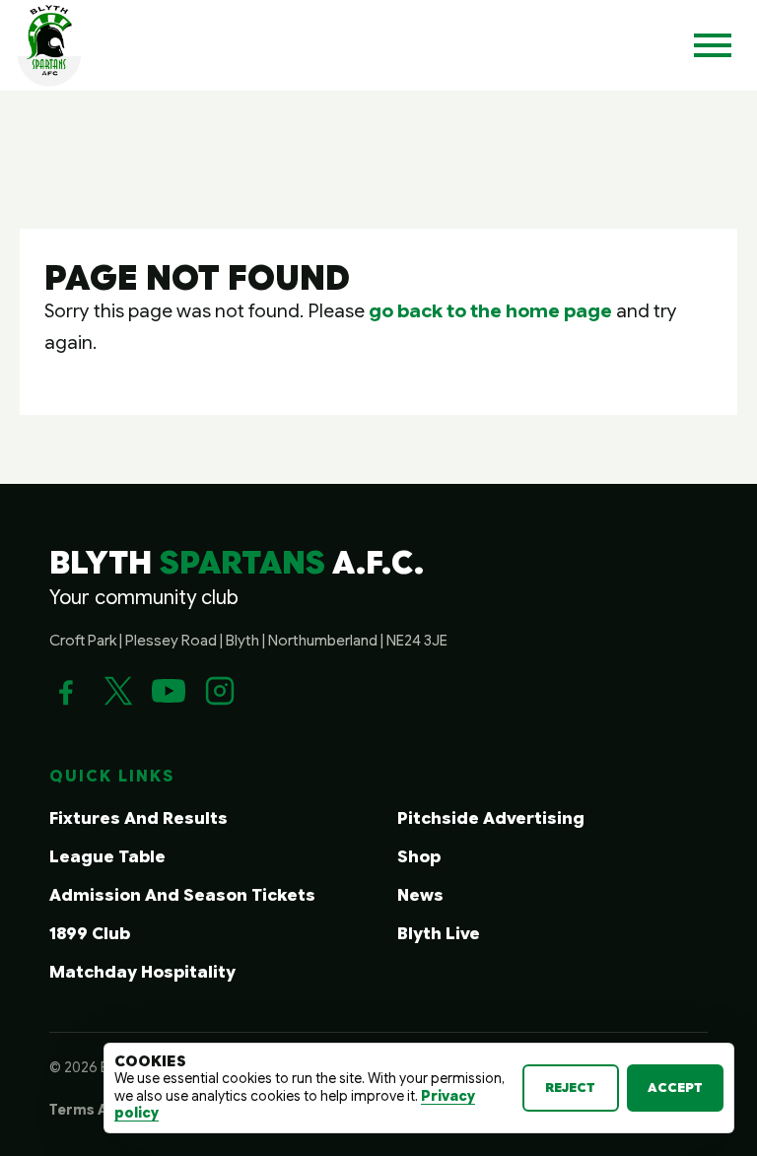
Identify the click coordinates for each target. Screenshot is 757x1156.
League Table (107, 857)
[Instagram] (220, 691)
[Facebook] (66, 691)
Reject (570, 1087)
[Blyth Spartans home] (49, 45)
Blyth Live (438, 933)
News (420, 895)
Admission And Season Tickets (182, 895)
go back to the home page (490, 310)
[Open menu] (712, 45)
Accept (675, 1087)
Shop (419, 857)
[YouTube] (168, 691)
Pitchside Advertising (491, 818)
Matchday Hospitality (142, 972)
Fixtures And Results (138, 818)
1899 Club (89, 933)
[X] (117, 691)
